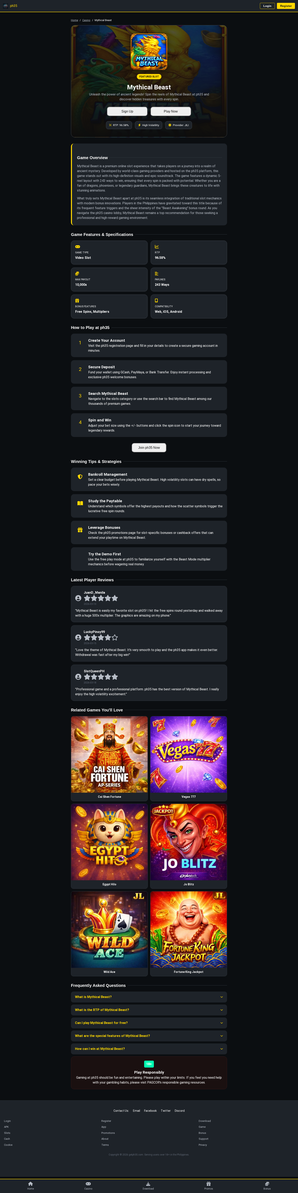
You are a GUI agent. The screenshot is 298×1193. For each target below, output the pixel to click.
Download (148, 1188)
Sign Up (127, 111)
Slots (7, 1132)
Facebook (150, 1110)
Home (74, 20)
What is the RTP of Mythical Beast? (102, 1010)
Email (136, 1110)
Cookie (8, 1144)
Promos (208, 1188)
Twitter (166, 1110)
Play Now (171, 111)
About (104, 1138)
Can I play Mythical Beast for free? (101, 1023)
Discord (180, 1110)
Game (202, 1126)
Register (286, 5)
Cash (7, 1138)
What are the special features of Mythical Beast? (112, 1036)
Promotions (108, 1132)
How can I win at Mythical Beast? (100, 1049)
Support (203, 1138)
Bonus (267, 1188)
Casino (86, 20)
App (103, 1126)
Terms (105, 1144)
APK (6, 1126)
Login (267, 5)
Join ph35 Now (149, 447)
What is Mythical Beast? (93, 997)
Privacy (203, 1144)
